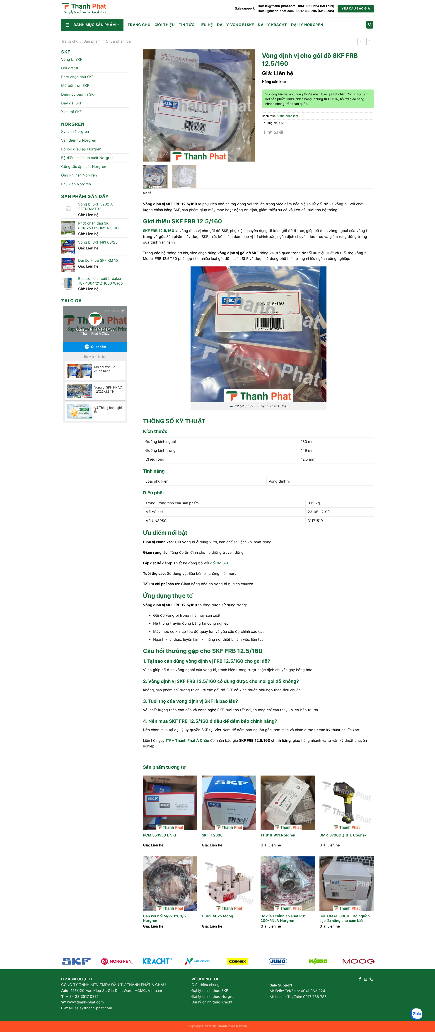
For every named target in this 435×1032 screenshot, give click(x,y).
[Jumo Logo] (277, 961)
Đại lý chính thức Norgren (213, 996)
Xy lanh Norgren (75, 131)
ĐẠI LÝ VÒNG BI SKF (235, 24)
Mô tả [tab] (147, 193)
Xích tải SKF (71, 111)
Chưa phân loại (119, 41)
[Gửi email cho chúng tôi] (365, 979)
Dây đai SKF (71, 103)
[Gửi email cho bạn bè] (276, 133)
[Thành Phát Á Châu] (83, 8)
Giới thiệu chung (205, 984)
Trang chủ (69, 41)
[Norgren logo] (116, 961)
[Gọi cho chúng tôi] (371, 979)
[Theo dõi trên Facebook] (360, 979)
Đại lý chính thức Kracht (211, 1002)
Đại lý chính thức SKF (209, 990)
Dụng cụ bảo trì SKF (78, 94)
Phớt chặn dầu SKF (77, 77)
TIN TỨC (186, 24)
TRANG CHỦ (139, 24)
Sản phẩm (92, 41)
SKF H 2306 (212, 835)
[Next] (247, 105)
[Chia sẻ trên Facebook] (264, 133)
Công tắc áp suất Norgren (83, 166)
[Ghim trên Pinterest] (281, 133)
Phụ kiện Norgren (76, 184)
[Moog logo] (197, 961)
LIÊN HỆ (205, 24)
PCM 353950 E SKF (160, 835)
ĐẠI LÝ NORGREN (307, 24)
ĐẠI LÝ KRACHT (272, 24)
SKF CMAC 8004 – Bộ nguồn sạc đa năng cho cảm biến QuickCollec (344, 919)
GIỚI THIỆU (165, 24)
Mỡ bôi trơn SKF (75, 85)
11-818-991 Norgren (278, 835)
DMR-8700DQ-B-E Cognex (343, 835)
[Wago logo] (318, 961)
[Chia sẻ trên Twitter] (270, 133)
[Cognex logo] (237, 961)
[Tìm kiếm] (369, 25)
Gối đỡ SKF (70, 68)
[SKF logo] (76, 961)
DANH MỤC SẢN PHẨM (95, 24)
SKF (283, 123)
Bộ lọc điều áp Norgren (81, 149)
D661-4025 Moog (217, 916)
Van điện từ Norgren (78, 140)
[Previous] (151, 105)
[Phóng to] (149, 156)
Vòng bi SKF (71, 59)
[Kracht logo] (157, 961)
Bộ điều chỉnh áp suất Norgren (87, 157)
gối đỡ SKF (219, 563)
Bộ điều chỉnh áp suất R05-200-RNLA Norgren (284, 918)
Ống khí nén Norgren (79, 175)
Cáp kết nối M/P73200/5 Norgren (164, 918)
